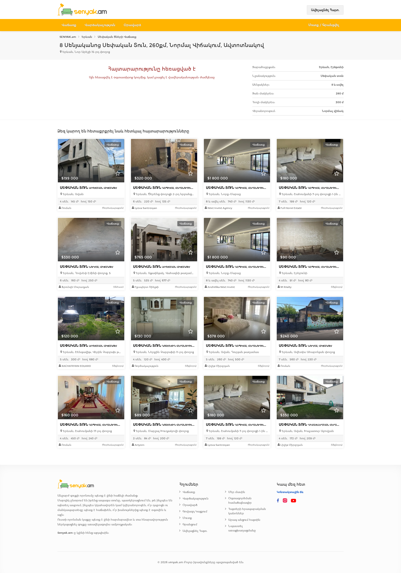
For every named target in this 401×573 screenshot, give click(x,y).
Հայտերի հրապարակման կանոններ (247, 511)
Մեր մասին (236, 492)
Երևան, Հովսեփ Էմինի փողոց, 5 (86, 273)
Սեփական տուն (88, 187)
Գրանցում (190, 524)
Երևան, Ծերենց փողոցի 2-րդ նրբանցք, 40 (165, 194)
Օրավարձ (132, 25)
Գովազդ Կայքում (195, 511)
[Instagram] (286, 501)
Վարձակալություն (100, 25)
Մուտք (187, 518)
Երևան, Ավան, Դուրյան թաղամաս (233, 352)
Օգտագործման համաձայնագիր (240, 500)
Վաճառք (69, 25)
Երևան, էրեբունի (294, 273)
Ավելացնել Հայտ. (325, 10)
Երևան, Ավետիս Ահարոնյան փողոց (308, 352)
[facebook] (278, 501)
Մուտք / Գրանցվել (323, 25)
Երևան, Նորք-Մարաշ (224, 194)
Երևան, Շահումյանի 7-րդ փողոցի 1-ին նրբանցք (311, 194)
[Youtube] (294, 501)
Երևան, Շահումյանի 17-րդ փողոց (87, 431)
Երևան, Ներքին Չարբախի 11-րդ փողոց (164, 352)
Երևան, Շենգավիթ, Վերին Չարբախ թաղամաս (92, 352)
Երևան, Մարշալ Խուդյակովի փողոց (162, 431)
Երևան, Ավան (73, 194)
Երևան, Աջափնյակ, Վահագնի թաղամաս (165, 273)
